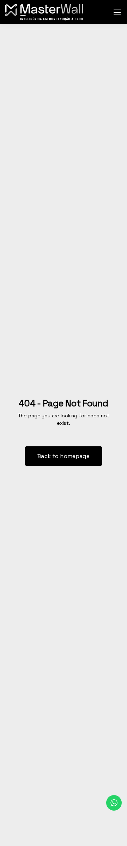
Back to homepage (63, 456)
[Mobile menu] (117, 12)
